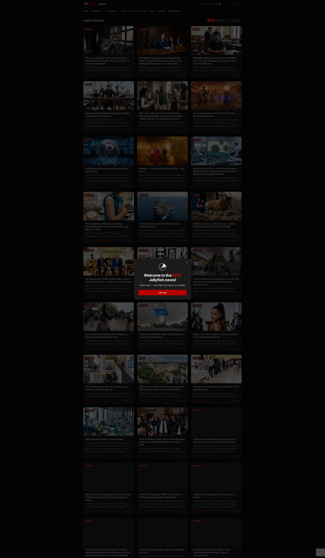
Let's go (162, 292)
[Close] (187, 262)
